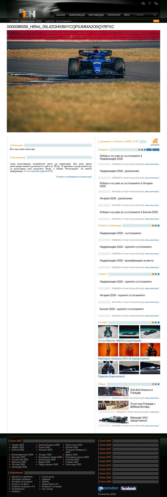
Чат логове (47, 489)
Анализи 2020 (72, 459)
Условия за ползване (22, 481)
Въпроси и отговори (51, 486)
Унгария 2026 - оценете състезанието (122, 295)
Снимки (103, 322)
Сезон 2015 (105, 457)
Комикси (16, 491)
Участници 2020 (73, 464)
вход (156, 21)
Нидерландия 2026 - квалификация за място (127, 260)
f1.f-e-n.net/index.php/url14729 (38, 171)
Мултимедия (96, 15)
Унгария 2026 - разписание (116, 198)
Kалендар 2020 (19, 467)
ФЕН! (126, 15)
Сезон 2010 (105, 477)
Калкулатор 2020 (47, 459)
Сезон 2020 (15, 441)
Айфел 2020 (18, 447)
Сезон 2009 (105, 481)
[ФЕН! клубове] (150, 4)
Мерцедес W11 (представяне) (139, 419)
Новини (103, 225)
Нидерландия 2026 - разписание (119, 171)
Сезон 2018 (105, 445)
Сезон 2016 (105, 453)
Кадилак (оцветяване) (111, 376)
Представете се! (50, 484)
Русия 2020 (44, 447)
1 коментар (153, 412)
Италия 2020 (72, 447)
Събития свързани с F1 (23, 486)
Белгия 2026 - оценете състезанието (122, 309)
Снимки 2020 (72, 462)
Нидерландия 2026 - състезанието (120, 233)
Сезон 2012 (105, 469)
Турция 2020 (18, 445)
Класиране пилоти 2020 (77, 457)
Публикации (115, 225)
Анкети (103, 274)
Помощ (45, 481)
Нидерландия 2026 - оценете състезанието (126, 246)
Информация (77, 15)
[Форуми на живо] (143, 4)
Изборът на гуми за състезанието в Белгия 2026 (129, 212)
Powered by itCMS (107, 494)
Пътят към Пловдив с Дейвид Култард (142, 405)
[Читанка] (156, 4)
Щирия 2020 (71, 454)
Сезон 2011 (105, 473)
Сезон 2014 (105, 461)
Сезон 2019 (105, 441)
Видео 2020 (44, 462)
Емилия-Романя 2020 (49, 445)
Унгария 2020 (45, 454)
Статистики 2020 (20, 459)
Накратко (104, 149)
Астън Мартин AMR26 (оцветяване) (119, 340)
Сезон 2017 (105, 449)
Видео (103, 384)
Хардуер (46, 479)
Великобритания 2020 (22, 454)
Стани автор (48, 476)
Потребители (18, 489)
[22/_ (13, 21)
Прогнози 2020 (19, 462)
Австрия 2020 (18, 457)
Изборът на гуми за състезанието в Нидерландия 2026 (121, 157)
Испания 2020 (45, 450)
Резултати (114, 15)
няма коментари (151, 164)
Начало (60, 15)
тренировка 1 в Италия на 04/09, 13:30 (119, 141)
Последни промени (21, 479)
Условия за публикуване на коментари (74, 177)
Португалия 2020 (74, 445)
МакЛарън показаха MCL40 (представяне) (123, 358)
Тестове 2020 (18, 464)
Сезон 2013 (105, 465)
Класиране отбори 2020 (50, 457)
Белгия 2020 (18, 450)
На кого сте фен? (20, 484)
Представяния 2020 (48, 464)
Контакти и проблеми (22, 476)
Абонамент (155, 145)
